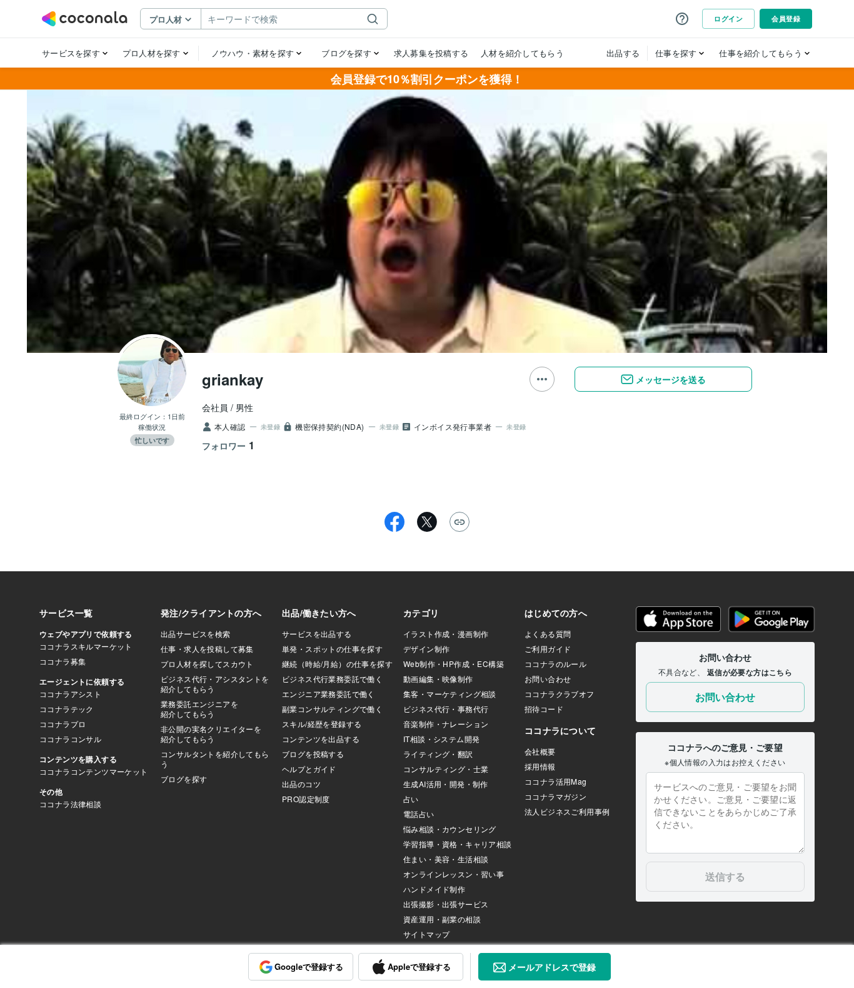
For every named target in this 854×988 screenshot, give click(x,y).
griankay (232, 379)
